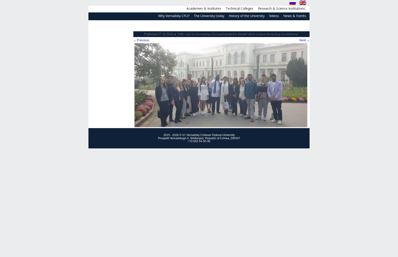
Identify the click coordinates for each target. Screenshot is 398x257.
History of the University (247, 16)
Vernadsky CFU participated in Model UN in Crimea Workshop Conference (247, 34)
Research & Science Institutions (281, 8)
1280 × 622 (184, 34)
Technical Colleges (239, 8)
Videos (274, 16)
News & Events (294, 16)
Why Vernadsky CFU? (173, 16)
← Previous (141, 40)
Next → (304, 40)
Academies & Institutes (204, 8)
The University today (209, 16)
